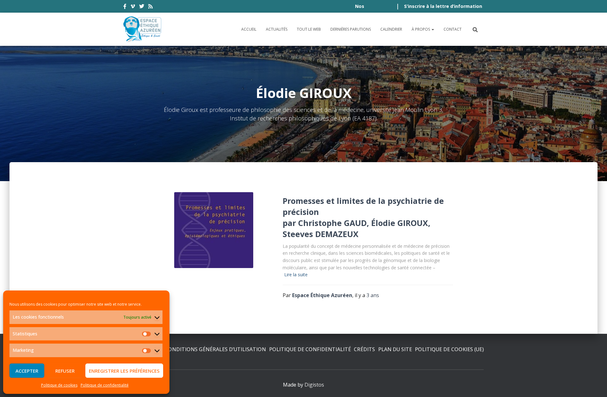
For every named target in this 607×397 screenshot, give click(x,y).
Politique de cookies (59, 385)
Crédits (364, 349)
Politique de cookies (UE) (449, 349)
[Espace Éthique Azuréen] (143, 29)
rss (150, 7)
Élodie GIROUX (399, 222)
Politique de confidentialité (105, 385)
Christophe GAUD (332, 222)
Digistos (314, 384)
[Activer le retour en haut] (594, 384)
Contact (453, 29)
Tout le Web (309, 29)
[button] (432, 29)
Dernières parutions (350, 29)
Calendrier (391, 29)
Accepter (26, 371)
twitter (141, 7)
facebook (124, 7)
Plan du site (395, 349)
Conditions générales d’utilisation (215, 349)
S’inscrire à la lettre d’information (443, 6)
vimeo (133, 7)
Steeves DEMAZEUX (321, 234)
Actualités (276, 29)
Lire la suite (296, 275)
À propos (421, 29)
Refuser (65, 371)
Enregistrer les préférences (124, 371)
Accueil (248, 29)
